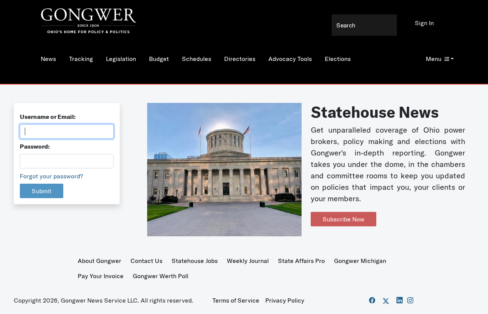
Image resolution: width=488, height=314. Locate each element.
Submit (41, 191)
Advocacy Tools (290, 58)
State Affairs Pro (301, 260)
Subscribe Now (343, 219)
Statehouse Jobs (195, 260)
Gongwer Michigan (360, 260)
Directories (239, 58)
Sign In (424, 23)
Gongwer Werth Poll (160, 276)
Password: (35, 146)
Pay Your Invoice (101, 276)
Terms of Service (235, 300)
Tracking (81, 58)
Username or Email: (47, 116)
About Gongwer (99, 260)
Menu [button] (433, 58)
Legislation (121, 58)
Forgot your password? (51, 176)
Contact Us (146, 260)
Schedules (196, 58)
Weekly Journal (248, 260)
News (48, 58)
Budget (159, 58)
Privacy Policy (284, 300)
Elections (338, 58)
